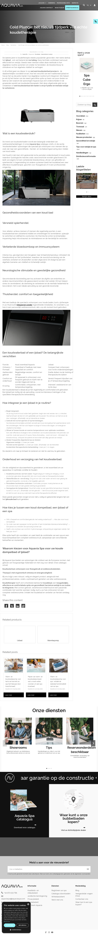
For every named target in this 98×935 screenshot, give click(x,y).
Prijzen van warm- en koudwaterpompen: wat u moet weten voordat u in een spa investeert (35, 681)
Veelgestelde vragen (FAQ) (84, 895)
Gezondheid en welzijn (47, 54)
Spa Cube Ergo (87, 80)
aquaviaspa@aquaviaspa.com (13, 899)
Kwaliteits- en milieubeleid (33, 891)
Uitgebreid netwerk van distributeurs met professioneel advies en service (18, 752)
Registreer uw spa (58, 890)
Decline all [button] (22, 925)
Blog (77, 890)
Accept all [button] (9, 925)
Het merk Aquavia (35, 905)
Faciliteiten (37, 54)
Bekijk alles (86, 197)
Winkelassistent (58, 897)
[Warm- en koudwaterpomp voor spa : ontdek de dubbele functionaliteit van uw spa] (58, 665)
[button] (79, 96)
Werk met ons (57, 900)
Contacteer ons (81, 899)
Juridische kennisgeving (37, 896)
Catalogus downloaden (60, 894)
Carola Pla (24, 54)
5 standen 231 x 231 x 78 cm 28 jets (87, 88)
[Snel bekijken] (92, 65)
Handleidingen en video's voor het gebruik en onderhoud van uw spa (49, 752)
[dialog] (16, 917)
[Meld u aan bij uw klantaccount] (95, 5)
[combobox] (28, 904)
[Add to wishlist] (92, 61)
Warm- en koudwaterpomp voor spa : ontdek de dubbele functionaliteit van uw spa (58, 681)
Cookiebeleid (33, 902)
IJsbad (19, 640)
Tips (49, 747)
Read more (7, 921)
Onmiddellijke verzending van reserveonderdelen (79, 756)
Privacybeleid (33, 899)
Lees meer (8, 695)
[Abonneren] (87, 869)
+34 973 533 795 (10, 893)
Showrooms (18, 747)
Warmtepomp (53, 640)
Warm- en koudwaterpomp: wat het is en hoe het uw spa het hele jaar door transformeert (13, 681)
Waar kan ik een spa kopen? (83, 903)
